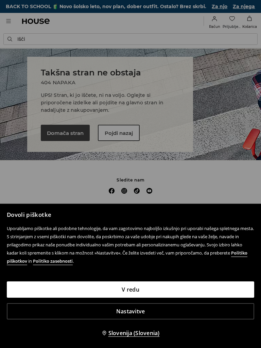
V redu (130, 289)
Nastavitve (130, 311)
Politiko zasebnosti (53, 261)
